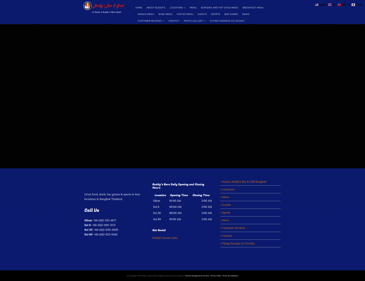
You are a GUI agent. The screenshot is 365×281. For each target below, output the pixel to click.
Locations (228, 189)
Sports (226, 212)
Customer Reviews (233, 228)
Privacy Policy (216, 276)
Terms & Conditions (230, 276)
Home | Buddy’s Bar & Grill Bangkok (244, 181)
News (225, 220)
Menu (225, 197)
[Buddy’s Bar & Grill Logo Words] (103, 3)
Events (226, 204)
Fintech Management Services (197, 276)
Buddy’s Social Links (165, 237)
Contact (227, 235)
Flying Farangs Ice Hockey (238, 243)
